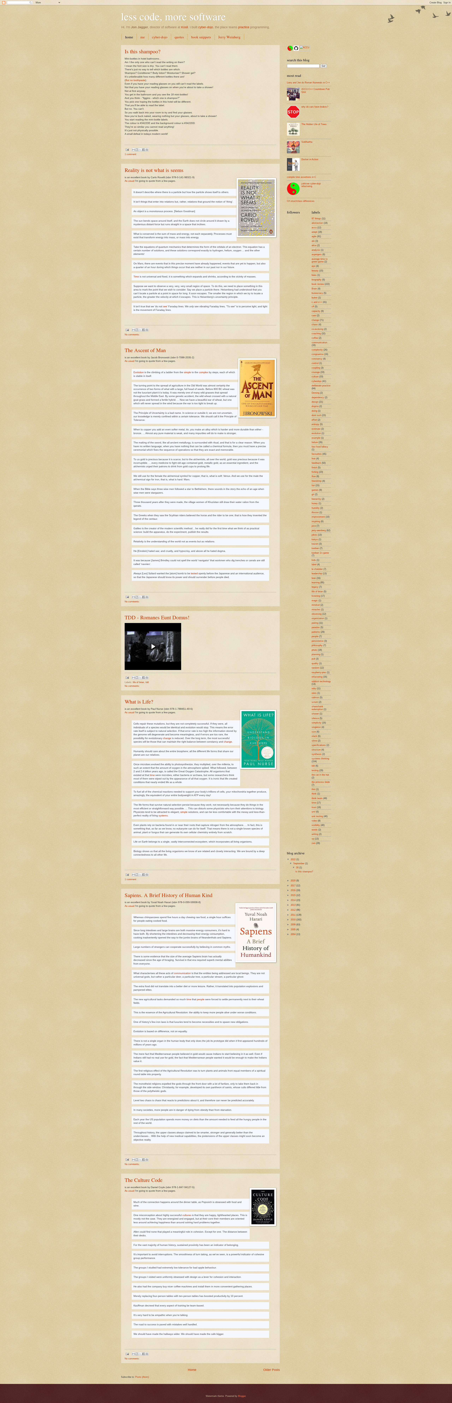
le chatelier (317, 569)
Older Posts (271, 1370)
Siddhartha (306, 142)
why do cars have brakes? (314, 106)
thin (313, 789)
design (315, 402)
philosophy (317, 645)
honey (315, 503)
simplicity (316, 722)
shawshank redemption (317, 707)
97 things (316, 218)
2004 (293, 934)
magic (315, 600)
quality (315, 663)
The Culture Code (143, 1179)
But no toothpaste (135, 80)
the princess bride (321, 782)
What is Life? (139, 701)
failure (315, 442)
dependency (318, 397)
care (314, 315)
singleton (316, 727)
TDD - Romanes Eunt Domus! (157, 617)
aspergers (317, 254)
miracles (316, 609)
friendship (317, 481)
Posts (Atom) (142, 1377)
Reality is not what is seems (154, 169)
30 (297, 867)
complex (203, 372)
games (315, 490)
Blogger (242, 1396)
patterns (316, 632)
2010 (293, 919)
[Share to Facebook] (143, 150)
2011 (293, 914)
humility (316, 508)
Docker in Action (309, 159)
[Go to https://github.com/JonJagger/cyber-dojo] (296, 49)
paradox (316, 627)
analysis (316, 250)
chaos (315, 324)
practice (243, 27)
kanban (315, 548)
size (314, 731)
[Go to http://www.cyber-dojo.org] (290, 49)
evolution (316, 433)
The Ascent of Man (145, 350)
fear (314, 458)
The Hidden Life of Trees (314, 124)
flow (314, 476)
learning (316, 582)
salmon (315, 697)
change (167, 738)
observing (317, 614)
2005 (293, 929)
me (142, 37)
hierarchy (316, 499)
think (314, 793)
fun (313, 485)
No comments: (132, 334)
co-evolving (317, 329)
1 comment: (131, 154)
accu (314, 227)
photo (314, 650)
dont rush (316, 415)
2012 (293, 910)
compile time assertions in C (301, 177)
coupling (316, 367)
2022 (293, 859)
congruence (317, 354)
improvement (318, 516)
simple (187, 372)
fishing (315, 472)
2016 (293, 890)
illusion (315, 512)
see (165, 306)
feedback (316, 463)
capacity (316, 311)
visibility (316, 825)
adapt (314, 232)
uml (313, 811)
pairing (315, 623)
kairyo (315, 539)
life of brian (138, 682)
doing (314, 411)
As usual (129, 181)
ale (313, 241)
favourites (317, 454)
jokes (314, 534)
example (316, 438)
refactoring (317, 676)
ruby (314, 688)
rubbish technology (321, 681)
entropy (315, 424)
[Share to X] (140, 150)
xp (313, 838)
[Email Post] (127, 149)
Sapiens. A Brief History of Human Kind (168, 894)
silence (315, 718)
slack (314, 736)
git (313, 494)
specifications (319, 745)
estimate (316, 429)
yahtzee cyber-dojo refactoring (311, 185)
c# (313, 306)
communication (182, 973)
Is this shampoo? (142, 51)
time (152, 775)
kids (314, 560)
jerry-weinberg (319, 530)
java (314, 525)
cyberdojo (317, 381)
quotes (179, 37)
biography (317, 279)
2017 (293, 885)
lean (314, 578)
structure (316, 749)
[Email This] (133, 150)
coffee (315, 338)
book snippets (201, 37)
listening (316, 596)
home (129, 37)
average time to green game (320, 260)
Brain (314, 288)
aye (313, 266)
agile (314, 236)
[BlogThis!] (137, 150)
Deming (315, 392)
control (315, 363)
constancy (317, 358)
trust (314, 807)
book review (318, 284)
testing (315, 770)
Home (192, 1370)
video (314, 820)
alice (314, 245)
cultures (186, 1215)
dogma (315, 406)
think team (317, 798)
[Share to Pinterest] (147, 150)
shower (315, 713)
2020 (293, 880)
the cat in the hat (320, 774)
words (315, 829)
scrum (315, 702)
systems (163, 815)
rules (314, 693)
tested (194, 573)
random (315, 667)
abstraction (317, 223)
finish (314, 467)
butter (314, 297)
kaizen (315, 543)
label (314, 564)
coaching (316, 333)
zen (313, 843)
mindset (316, 605)
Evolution (138, 372)
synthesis (317, 754)
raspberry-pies (319, 672)
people (200, 999)
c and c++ (317, 302)
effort (314, 420)
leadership (317, 573)
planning (316, 654)
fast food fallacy (320, 446)
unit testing (317, 816)
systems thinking (320, 758)
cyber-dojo (205, 27)
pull (313, 658)
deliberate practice (321, 385)
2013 (293, 905)
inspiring (316, 521)
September (299, 863)
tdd (147, 682)
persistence (317, 641)
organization (318, 618)
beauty (315, 270)
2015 (293, 895)
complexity (317, 349)
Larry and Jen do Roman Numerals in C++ (308, 82)
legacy (315, 587)
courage (316, 372)
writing (315, 834)
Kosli (184, 27)
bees (314, 275)
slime (314, 740)
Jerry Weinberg (229, 37)
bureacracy (317, 293)
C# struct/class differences (300, 201)
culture (315, 376)
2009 (293, 924)
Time (136, 276)
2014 (293, 900)
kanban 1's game (320, 552)
